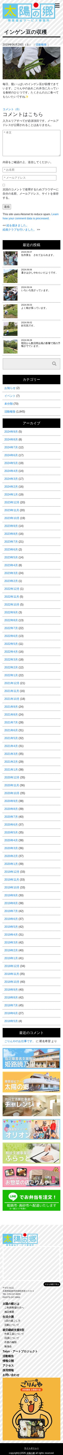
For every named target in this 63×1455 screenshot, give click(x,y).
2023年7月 (11, 541)
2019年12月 (11, 871)
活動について (11, 1324)
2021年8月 (11, 714)
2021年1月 (11, 769)
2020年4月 (11, 840)
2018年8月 (11, 997)
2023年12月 (11, 502)
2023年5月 (11, 557)
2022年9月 (11, 612)
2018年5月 (11, 1021)
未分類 (8, 403)
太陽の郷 (30, 1453)
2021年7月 (11, 722)
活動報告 (41, 44)
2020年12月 (11, 777)
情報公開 (8, 1360)
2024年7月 (11, 447)
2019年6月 (11, 918)
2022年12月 (11, 588)
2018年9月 (11, 989)
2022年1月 (11, 675)
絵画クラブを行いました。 (19, 229)
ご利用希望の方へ (14, 1307)
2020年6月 (11, 824)
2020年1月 (11, 863)
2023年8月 (11, 533)
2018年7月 (11, 1005)
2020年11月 (11, 785)
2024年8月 (11, 439)
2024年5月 (11, 463)
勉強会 (8, 1346)
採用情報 (8, 1370)
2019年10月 (11, 887)
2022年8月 (11, 620)
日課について (11, 1338)
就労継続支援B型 (13, 1329)
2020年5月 (11, 832)
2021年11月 (11, 691)
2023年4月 (11, 565)
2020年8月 (11, 808)
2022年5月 (11, 643)
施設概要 (9, 1311)
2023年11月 (11, 510)
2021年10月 (11, 698)
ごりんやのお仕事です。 (19, 1041)
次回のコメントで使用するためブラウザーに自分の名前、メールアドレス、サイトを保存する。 (31, 193)
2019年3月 (11, 942)
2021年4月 (11, 746)
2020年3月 (11, 848)
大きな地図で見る (52, 1284)
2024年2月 (11, 486)
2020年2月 (11, 856)
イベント (10, 395)
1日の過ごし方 (12, 1320)
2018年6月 (11, 1013)
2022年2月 (11, 667)
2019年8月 (11, 903)
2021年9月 (11, 706)
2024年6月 (11, 455)
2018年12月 (11, 966)
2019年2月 (11, 950)
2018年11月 (11, 973)
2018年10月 (11, 981)
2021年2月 (11, 761)
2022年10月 (11, 604)
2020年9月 (11, 801)
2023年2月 (11, 580)
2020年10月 (11, 793)
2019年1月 (11, 958)
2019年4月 (11, 934)
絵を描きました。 (17, 225)
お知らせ (10, 387)
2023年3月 (11, 573)
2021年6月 (11, 730)
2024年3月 (11, 478)
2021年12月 (11, 683)
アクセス (8, 1365)
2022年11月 (11, 596)
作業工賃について (14, 1333)
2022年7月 (11, 628)
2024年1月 (11, 494)
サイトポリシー (31, 1448)
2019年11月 (11, 879)
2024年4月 (11, 470)
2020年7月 (11, 816)
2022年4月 (11, 651)
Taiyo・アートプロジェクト (20, 1351)
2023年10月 (11, 518)
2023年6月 (11, 549)
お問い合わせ (11, 1374)
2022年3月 (11, 659)
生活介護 (8, 1316)
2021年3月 (11, 753)
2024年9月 (11, 431)
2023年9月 (11, 525)
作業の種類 (10, 1342)
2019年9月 (11, 895)
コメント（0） (12, 109)
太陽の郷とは (11, 1303)
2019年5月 (11, 926)
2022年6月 (11, 635)
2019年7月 (11, 911)
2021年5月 (11, 738)
